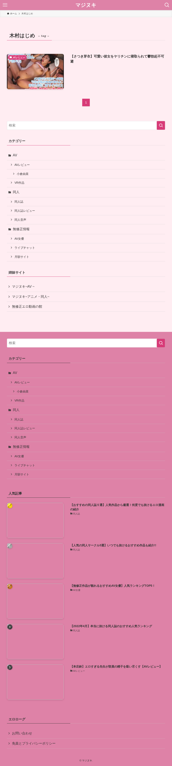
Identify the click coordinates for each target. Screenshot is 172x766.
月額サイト (21, 256)
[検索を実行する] (161, 125)
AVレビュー (22, 164)
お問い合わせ (22, 733)
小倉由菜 (23, 174)
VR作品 (19, 182)
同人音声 (20, 219)
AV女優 (19, 238)
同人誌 (18, 201)
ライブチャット (24, 247)
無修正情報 (21, 229)
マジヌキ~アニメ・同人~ (30, 296)
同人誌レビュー (24, 210)
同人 (16, 192)
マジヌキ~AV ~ (23, 286)
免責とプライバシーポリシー (34, 743)
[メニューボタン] (5, 5)
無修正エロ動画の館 (27, 306)
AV (15, 155)
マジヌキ (86, 5)
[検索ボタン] (167, 5)
